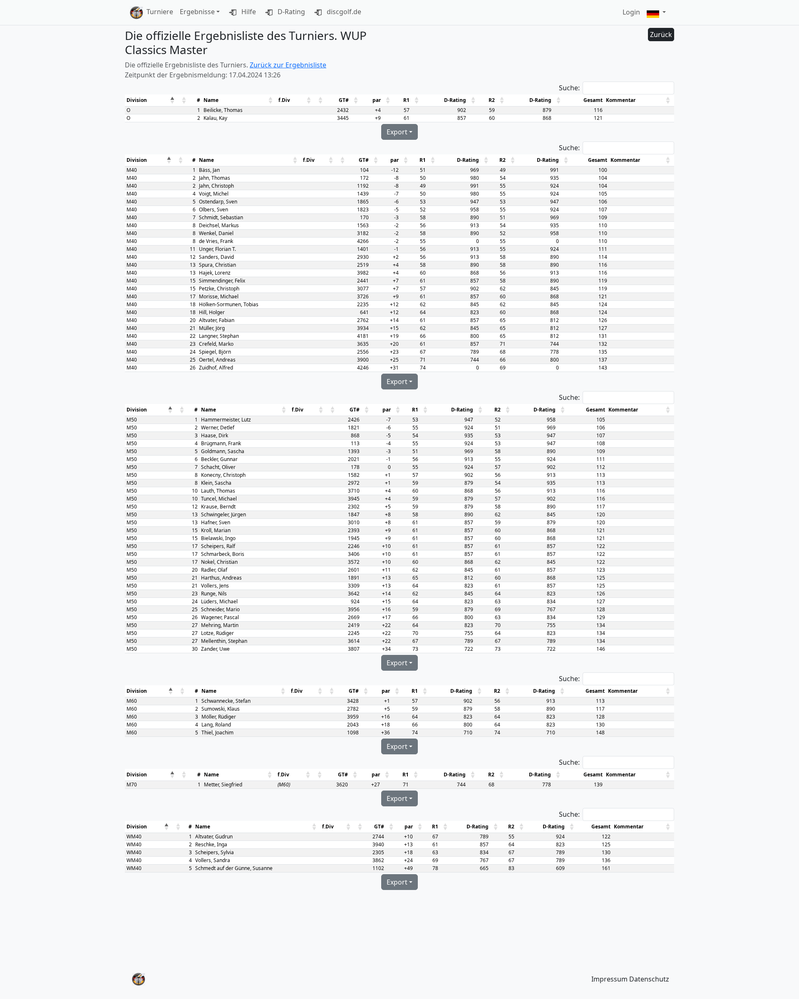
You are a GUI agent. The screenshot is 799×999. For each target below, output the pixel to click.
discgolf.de (343, 11)
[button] (656, 13)
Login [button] (631, 12)
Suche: (569, 87)
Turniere (159, 11)
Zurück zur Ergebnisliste (288, 64)
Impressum (609, 979)
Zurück (661, 34)
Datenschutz (649, 979)
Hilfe (248, 11)
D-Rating (290, 11)
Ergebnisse (197, 11)
